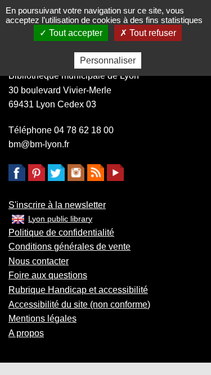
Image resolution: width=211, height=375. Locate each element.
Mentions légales (42, 318)
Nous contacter (38, 261)
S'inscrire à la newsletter (57, 205)
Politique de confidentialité (61, 232)
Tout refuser (151, 33)
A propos (26, 333)
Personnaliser (108, 60)
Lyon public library (60, 218)
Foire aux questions (47, 275)
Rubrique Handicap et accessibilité (78, 290)
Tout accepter (74, 33)
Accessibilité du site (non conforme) (79, 304)
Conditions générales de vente (69, 246)
